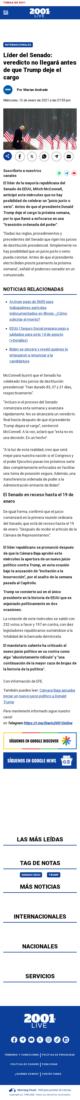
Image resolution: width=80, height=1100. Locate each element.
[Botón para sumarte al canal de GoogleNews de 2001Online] (40, 760)
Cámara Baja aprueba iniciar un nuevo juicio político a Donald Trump (39, 696)
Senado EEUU (31, 874)
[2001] (40, 12)
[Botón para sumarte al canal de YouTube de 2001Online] (74, 173)
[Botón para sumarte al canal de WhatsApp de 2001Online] (59, 173)
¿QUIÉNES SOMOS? (27, 1074)
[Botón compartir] (7, 156)
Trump (54, 874)
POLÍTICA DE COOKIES (24, 1064)
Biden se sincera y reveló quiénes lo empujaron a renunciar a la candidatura (38, 355)
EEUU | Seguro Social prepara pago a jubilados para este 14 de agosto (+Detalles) (39, 334)
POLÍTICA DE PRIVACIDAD (58, 1055)
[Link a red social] (14, 1039)
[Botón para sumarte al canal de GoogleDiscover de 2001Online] (40, 740)
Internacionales (18, 44)
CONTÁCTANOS (51, 1074)
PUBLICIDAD (50, 1064)
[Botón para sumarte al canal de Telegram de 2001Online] (66, 173)
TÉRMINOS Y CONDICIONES (21, 1055)
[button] (20, 156)
